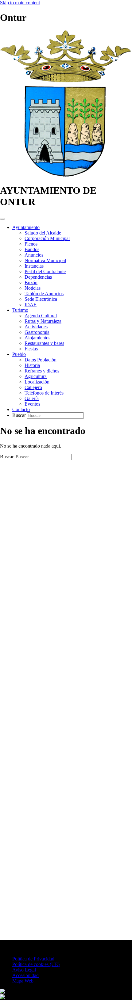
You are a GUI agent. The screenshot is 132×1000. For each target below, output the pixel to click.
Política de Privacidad (33, 958)
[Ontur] (65, 175)
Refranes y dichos (42, 370)
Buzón (31, 282)
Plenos (31, 243)
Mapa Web (22, 980)
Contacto (21, 409)
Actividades (36, 326)
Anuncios (34, 255)
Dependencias (38, 277)
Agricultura (36, 376)
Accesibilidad (25, 975)
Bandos (32, 249)
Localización (37, 381)
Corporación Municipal (47, 238)
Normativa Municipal (45, 260)
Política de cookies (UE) (36, 964)
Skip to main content (20, 2)
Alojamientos (37, 337)
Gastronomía (37, 332)
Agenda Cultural (41, 315)
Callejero (33, 387)
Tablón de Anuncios (44, 293)
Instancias (34, 266)
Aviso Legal (24, 969)
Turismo (20, 310)
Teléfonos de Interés (44, 392)
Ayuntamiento (26, 227)
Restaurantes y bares (44, 343)
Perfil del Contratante (45, 271)
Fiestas (31, 348)
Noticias (33, 288)
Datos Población (40, 359)
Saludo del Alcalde (43, 232)
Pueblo (19, 354)
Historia (32, 365)
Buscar (19, 415)
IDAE (31, 304)
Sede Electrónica (41, 299)
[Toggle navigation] (2, 218)
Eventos (32, 403)
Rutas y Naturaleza (43, 321)
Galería (32, 398)
